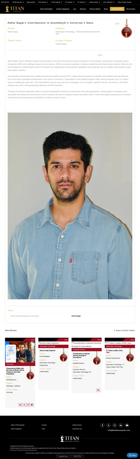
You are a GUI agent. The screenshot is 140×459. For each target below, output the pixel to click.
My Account (131, 9)
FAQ (43, 429)
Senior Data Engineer (47, 350)
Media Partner (77, 425)
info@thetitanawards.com (118, 430)
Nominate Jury (77, 429)
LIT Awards (81, 2)
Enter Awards (117, 9)
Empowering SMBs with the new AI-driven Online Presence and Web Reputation (15, 371)
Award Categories (62, 9)
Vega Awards (31, 2)
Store (106, 9)
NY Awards (69, 2)
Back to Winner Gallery (125, 330)
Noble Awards (94, 2)
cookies (73, 448)
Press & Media (95, 9)
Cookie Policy (77, 456)
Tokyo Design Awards (124, 2)
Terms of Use (52, 448)
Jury (74, 9)
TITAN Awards (56, 2)
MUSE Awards (17, 2)
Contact (44, 425)
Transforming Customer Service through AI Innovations (81, 355)
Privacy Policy (60, 448)
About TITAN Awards (17, 425)
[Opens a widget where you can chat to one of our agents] (132, 455)
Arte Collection (108, 2)
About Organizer (16, 429)
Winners (83, 9)
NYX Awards (42, 2)
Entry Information (46, 9)
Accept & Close (63, 456)
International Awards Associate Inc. (27, 450)
